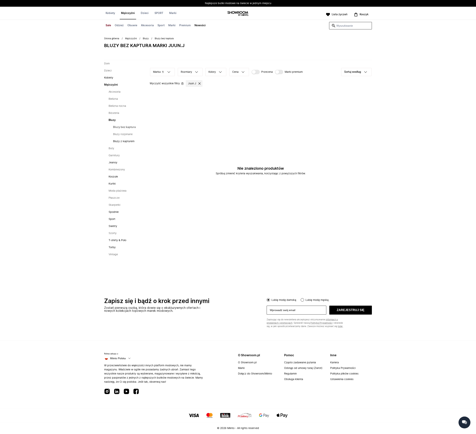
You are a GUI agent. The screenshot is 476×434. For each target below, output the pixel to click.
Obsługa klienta (293, 379)
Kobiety (110, 13)
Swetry (113, 226)
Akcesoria (147, 25)
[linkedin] (117, 391)
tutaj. (340, 326)
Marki (172, 25)
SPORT (159, 13)
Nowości (200, 25)
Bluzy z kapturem (123, 141)
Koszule (113, 176)
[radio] (268, 300)
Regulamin (290, 373)
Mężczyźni (128, 13)
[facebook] (136, 391)
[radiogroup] (319, 299)
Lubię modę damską (283, 300)
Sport (161, 25)
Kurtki (112, 183)
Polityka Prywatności (343, 368)
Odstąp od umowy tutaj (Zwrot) (303, 368)
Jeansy (113, 162)
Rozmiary (186, 72)
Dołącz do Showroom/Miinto (255, 373)
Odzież (119, 25)
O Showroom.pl (247, 362)
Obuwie (132, 25)
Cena (235, 72)
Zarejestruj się (350, 310)
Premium (185, 25)
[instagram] (107, 391)
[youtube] (126, 391)
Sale (108, 25)
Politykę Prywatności (321, 323)
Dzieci (145, 13)
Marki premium (294, 72)
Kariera (334, 362)
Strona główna (111, 38)
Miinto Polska (118, 358)
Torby (112, 247)
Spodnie (114, 212)
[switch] (262, 72)
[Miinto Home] (238, 14)
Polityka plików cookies (344, 373)
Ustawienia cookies (341, 379)
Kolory (212, 72)
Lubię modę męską (317, 300)
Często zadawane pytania (300, 362)
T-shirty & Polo (117, 240)
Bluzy (146, 38)
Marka (158, 72)
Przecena (267, 72)
